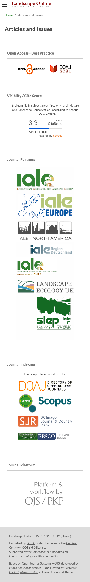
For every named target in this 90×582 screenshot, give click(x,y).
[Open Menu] (4, 4)
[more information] (45, 75)
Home (9, 15)
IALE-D (31, 543)
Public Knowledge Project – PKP (29, 568)
